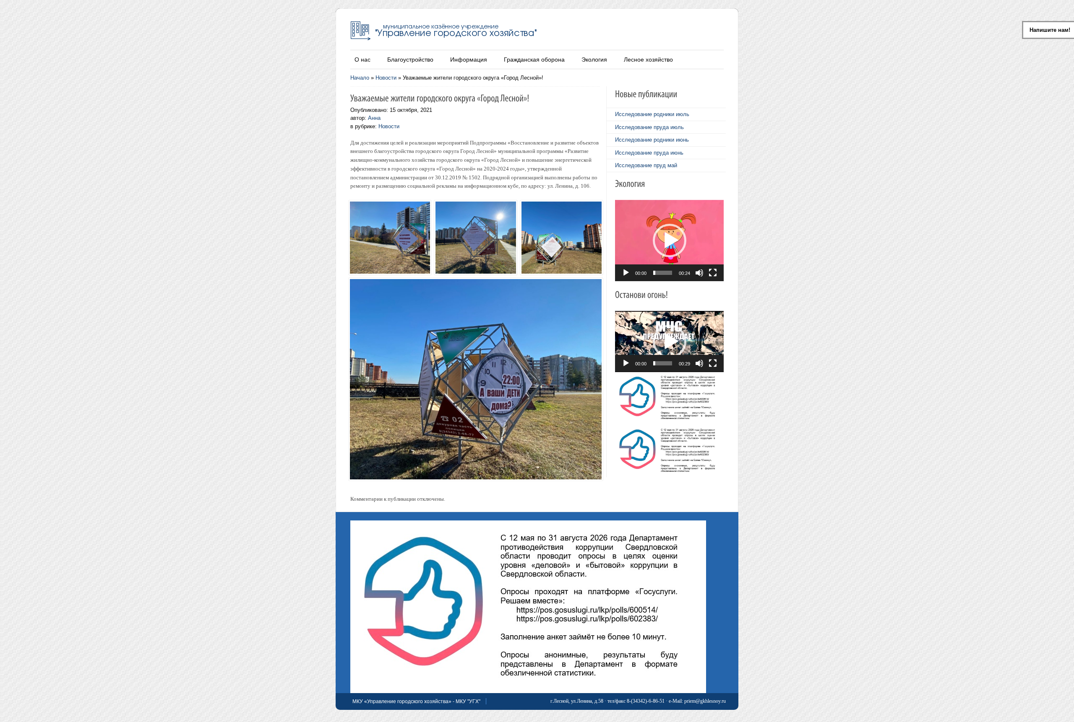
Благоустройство (410, 59)
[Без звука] (699, 273)
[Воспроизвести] (626, 273)
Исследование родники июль (652, 114)
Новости (385, 78)
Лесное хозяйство (648, 59)
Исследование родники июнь (652, 140)
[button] (669, 240)
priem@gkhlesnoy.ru (705, 701)
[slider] (662, 273)
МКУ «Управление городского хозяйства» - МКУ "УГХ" (416, 701)
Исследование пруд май (646, 165)
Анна (374, 118)
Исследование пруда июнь (649, 153)
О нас (362, 59)
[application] (669, 240)
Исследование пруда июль (649, 127)
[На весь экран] (713, 273)
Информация (468, 59)
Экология (594, 59)
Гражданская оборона (534, 59)
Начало (359, 78)
